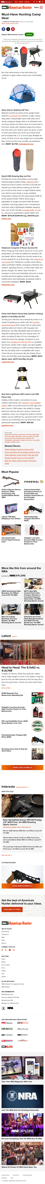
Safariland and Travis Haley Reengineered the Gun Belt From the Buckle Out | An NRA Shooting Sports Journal (33, 620)
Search (4, 943)
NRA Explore (6, 987)
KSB (14, 438)
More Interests (21, 787)
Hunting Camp (9, 436)
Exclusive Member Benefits (10, 997)
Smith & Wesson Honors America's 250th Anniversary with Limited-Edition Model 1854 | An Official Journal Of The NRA (22, 840)
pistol (19, 827)
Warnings (4, 1178)
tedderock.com (8, 284)
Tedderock (8, 440)
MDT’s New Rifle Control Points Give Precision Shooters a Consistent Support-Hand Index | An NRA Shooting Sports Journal (33, 596)
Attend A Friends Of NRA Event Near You (19, 1167)
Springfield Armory (10, 827)
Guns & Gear (10, 23)
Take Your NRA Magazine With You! (17, 1081)
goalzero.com (7, 425)
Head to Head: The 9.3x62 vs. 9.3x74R (21, 669)
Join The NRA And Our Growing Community (20, 1110)
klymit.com (6, 218)
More (14, 636)
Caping (13, 442)
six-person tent (15, 115)
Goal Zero (36, 440)
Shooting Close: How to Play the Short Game (14, 750)
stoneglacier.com (26, 144)
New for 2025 (6, 855)
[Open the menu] (41, 7)
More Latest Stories (28, 767)
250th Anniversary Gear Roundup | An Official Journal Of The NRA (11, 593)
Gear (16, 23)
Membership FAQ (7, 1000)
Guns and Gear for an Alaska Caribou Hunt (22, 452)
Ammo (4, 962)
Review (8, 688)
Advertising (5, 931)
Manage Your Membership (10, 1003)
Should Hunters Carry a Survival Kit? (19, 458)
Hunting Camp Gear (32, 434)
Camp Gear (18, 436)
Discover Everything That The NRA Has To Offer (22, 1138)
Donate (27, 2)
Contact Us (5, 934)
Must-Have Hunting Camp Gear (15, 434)
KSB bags (30, 182)
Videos (4, 977)
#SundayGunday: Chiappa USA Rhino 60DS (14, 736)
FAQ (3, 937)
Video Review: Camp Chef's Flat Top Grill (21, 455)
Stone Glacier (27, 436)
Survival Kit (17, 440)
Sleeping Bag (20, 438)
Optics (4, 971)
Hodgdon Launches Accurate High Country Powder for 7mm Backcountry (14, 709)
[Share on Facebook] (3, 28)
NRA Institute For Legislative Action (13, 984)
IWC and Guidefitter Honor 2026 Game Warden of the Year (15, 722)
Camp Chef (24, 440)
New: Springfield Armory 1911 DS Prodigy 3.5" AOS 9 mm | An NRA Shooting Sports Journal (22, 822)
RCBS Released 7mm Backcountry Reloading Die (12, 694)
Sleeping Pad (29, 438)
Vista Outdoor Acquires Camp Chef (19, 449)
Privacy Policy (5, 1175)
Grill (30, 440)
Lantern (7, 442)
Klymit (10, 438)
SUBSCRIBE (12, 909)
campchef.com (8, 362)
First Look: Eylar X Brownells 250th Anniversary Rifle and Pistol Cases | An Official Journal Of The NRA (22, 848)
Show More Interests (27, 886)
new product (26, 827)
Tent (6, 438)
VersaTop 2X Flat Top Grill (20, 342)
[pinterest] (12, 28)
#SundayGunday (9, 862)
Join (16, 2)
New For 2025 (8, 791)
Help (3, 940)
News (3, 23)
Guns (3, 968)
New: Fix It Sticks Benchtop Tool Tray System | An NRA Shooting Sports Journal (11, 619)
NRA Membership (7, 994)
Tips (3, 974)
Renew (21, 2)
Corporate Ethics (27, 1175)
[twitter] (8, 28)
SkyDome (36, 436)
